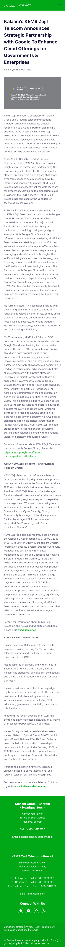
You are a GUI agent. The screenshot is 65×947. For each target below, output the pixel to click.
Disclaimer (48, 926)
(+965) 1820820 (44, 878)
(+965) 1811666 (48, 886)
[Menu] (59, 5)
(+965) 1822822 (44, 881)
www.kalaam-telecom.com (30, 786)
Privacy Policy (32, 926)
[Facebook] (36, 911)
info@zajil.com (36, 893)
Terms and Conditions (16, 929)
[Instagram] (20, 911)
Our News (26, 70)
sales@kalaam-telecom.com (37, 836)
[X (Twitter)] (28, 911)
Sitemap (33, 929)
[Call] (44, 911)
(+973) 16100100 (35, 829)
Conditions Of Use (13, 926)
